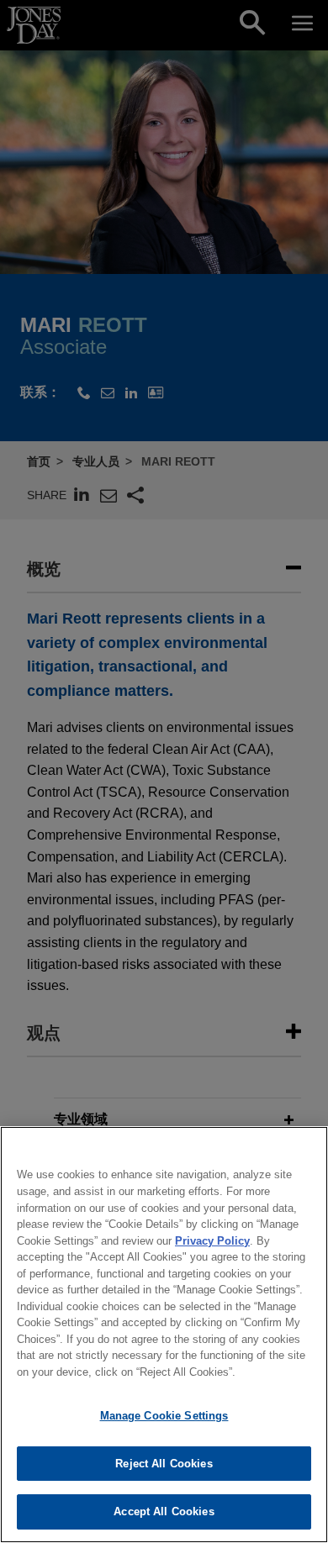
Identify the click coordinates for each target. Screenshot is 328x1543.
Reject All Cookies (163, 1463)
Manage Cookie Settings (164, 1415)
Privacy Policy (212, 1241)
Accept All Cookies (164, 1511)
